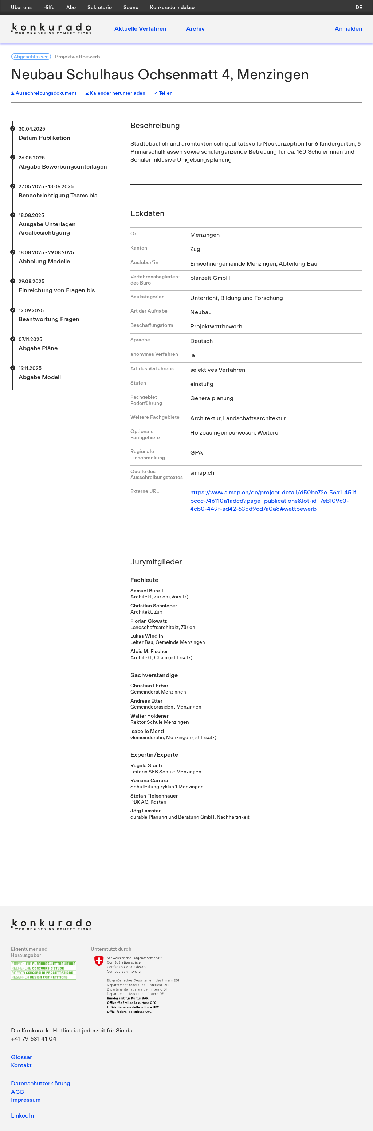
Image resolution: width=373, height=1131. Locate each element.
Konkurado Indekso (172, 7)
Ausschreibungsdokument (46, 93)
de (359, 7)
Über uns (21, 7)
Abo (71, 7)
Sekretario (99, 7)
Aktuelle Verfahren (140, 28)
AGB (17, 1091)
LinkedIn (22, 1115)
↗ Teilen (163, 93)
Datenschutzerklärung (40, 1083)
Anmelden (348, 28)
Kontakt (21, 1065)
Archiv (195, 28)
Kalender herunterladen (117, 93)
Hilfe (49, 7)
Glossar (21, 1057)
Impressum (25, 1099)
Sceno (130, 7)
